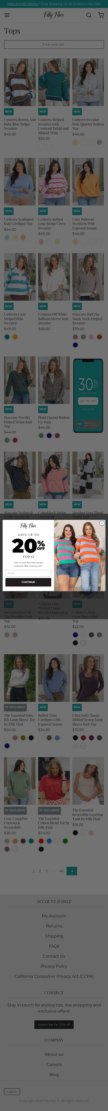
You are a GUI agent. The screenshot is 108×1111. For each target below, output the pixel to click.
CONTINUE (28, 582)
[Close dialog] (102, 523)
